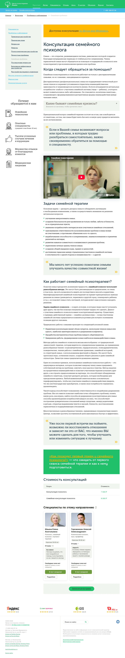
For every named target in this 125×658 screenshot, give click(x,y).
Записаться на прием (81, 589)
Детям (45, 5)
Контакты (109, 5)
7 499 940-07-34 (109, 10)
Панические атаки (18, 40)
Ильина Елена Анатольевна (51, 530)
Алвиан (8, 15)
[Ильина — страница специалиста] (55, 520)
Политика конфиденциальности (73, 639)
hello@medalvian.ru (11, 649)
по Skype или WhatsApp (93, 30)
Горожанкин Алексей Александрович (81, 530)
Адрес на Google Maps (12, 636)
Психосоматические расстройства (24, 51)
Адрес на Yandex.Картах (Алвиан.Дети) (17, 643)
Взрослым (36, 5)
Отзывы (66, 5)
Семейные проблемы (19, 59)
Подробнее (51, 577)
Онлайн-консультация (27, 10)
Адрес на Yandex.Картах (12, 634)
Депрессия (15, 44)
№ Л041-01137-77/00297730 (20, 625)
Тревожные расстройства (21, 37)
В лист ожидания (55, 572)
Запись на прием (11, 10)
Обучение (91, 5)
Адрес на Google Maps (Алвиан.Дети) (17, 645)
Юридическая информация (71, 641)
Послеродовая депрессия (21, 63)
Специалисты (55, 5)
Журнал (101, 5)
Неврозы (14, 48)
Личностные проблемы (20, 55)
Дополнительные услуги (17, 83)
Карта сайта (9, 653)
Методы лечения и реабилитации (20, 75)
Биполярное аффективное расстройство (21, 67)
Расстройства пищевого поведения (24, 72)
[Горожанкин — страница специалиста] (81, 520)
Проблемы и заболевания (37, 15)
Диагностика (13, 79)
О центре (81, 5)
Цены (73, 5)
